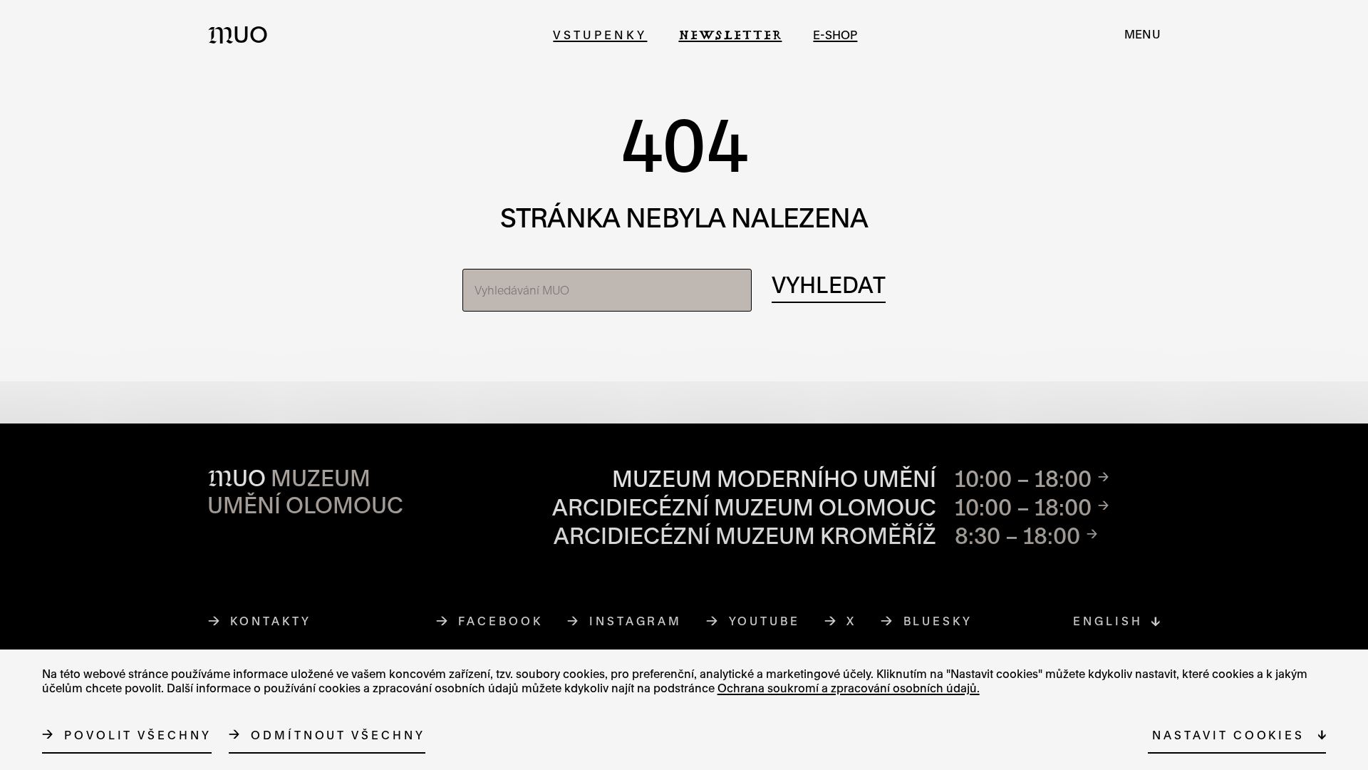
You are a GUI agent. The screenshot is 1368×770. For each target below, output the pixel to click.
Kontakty (270, 621)
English (1107, 621)
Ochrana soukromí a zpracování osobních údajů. (848, 687)
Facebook (500, 621)
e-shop (835, 34)
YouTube (765, 621)
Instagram (636, 621)
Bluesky (938, 621)
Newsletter (730, 34)
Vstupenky (600, 34)
